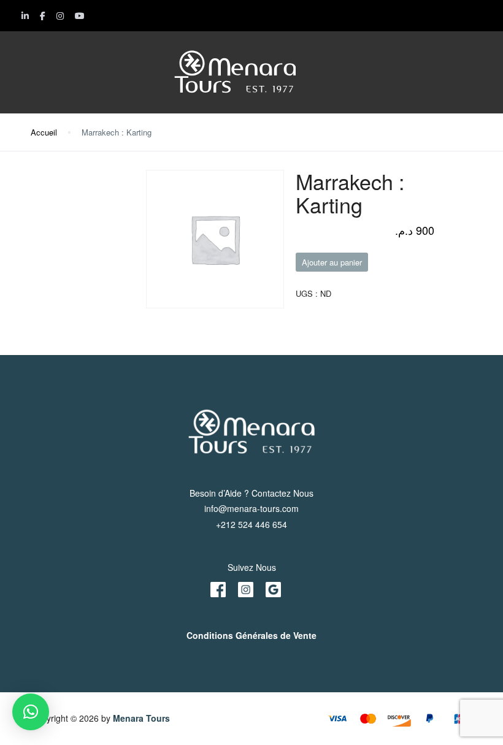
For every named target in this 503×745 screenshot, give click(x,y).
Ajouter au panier (332, 262)
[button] (30, 711)
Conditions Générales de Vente (251, 635)
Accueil (44, 132)
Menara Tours (141, 718)
